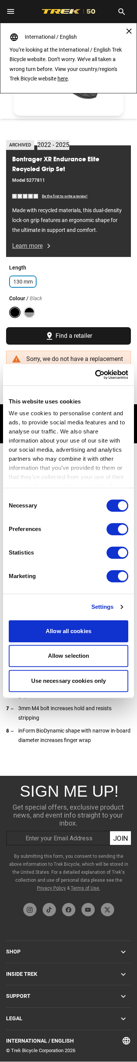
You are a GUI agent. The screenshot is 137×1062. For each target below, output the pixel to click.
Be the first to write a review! (65, 196)
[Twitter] (107, 909)
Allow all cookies (68, 631)
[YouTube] (88, 909)
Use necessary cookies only (68, 681)
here (62, 79)
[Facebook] (68, 909)
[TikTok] (49, 909)
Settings (102, 606)
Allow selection (68, 655)
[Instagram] (30, 909)
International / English (40, 1041)
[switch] (117, 529)
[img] (25, 196)
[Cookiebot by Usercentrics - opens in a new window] (96, 375)
